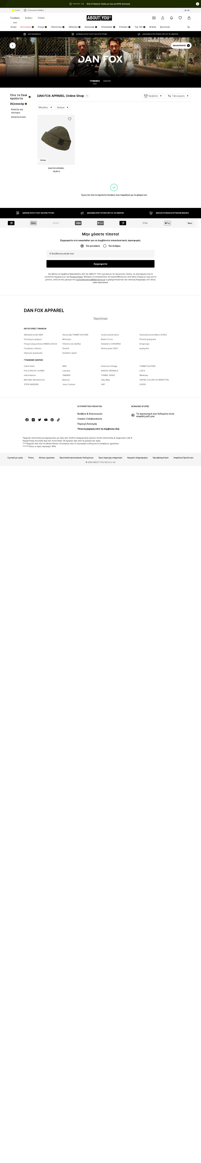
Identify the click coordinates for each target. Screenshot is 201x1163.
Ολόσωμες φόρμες (33, 339)
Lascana (66, 371)
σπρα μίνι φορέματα (33, 353)
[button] (153, 95)
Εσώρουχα (144, 344)
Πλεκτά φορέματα (147, 339)
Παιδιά (41, 17)
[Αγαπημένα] (180, 18)
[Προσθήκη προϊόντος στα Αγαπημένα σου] (70, 119)
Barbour (66, 380)
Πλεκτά (65, 348)
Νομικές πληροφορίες (137, 458)
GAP (103, 384)
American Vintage (109, 366)
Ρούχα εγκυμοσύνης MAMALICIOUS (40, 344)
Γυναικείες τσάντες (32, 348)
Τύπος (31, 458)
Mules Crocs (107, 339)
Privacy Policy (76, 277)
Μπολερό (66, 339)
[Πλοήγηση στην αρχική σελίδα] (40, 407)
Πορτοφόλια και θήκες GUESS (153, 335)
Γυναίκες (15, 17)
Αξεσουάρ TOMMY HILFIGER (75, 335)
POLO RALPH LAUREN (34, 371)
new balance (30, 375)
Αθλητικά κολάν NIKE (33, 335)
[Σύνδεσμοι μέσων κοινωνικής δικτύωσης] (27, 420)
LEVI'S (142, 371)
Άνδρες (29, 17)
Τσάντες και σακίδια (71, 344)
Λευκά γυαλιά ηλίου (110, 335)
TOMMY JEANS (108, 375)
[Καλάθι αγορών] (189, 18)
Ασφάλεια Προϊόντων (183, 458)
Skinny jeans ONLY (109, 348)
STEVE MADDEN (31, 384)
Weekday (143, 375)
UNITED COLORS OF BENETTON (154, 380)
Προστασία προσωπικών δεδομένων (77, 458)
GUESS (142, 384)
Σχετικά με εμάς (15, 458)
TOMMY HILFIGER (147, 366)
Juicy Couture (68, 384)
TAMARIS (66, 375)
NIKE (64, 366)
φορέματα (144, 348)
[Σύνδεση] (163, 18)
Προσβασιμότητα (160, 458)
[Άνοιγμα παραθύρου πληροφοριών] (197, 3)
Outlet (17, 10)
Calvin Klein (29, 366)
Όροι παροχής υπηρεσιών (110, 458)
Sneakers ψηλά (69, 353)
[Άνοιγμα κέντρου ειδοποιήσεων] (171, 18)
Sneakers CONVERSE (111, 344)
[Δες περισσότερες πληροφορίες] (56, 176)
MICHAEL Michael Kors (34, 380)
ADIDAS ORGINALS (109, 371)
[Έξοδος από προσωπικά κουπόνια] (154, 18)
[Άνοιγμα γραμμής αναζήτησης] (187, 27)
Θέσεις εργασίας (47, 458)
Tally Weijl (105, 380)
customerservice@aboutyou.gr (90, 279)
